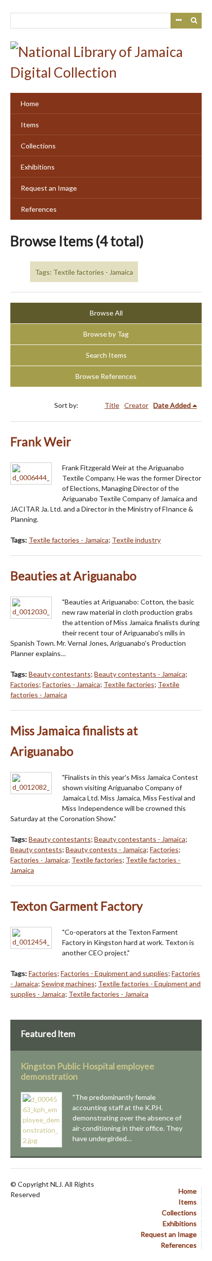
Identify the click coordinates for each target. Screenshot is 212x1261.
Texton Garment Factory (76, 906)
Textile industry (136, 540)
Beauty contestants (60, 674)
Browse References (106, 376)
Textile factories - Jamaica (68, 540)
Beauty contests (36, 849)
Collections (38, 146)
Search (194, 21)
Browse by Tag (106, 334)
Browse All (106, 313)
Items (30, 124)
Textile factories (129, 684)
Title (112, 405)
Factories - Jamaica (71, 684)
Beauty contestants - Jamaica (139, 674)
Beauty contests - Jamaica (106, 849)
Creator (136, 405)
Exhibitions (38, 167)
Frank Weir (40, 441)
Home (30, 103)
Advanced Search (178, 21)
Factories (24, 684)
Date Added (172, 405)
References (39, 209)
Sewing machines (68, 983)
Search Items (106, 355)
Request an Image (49, 188)
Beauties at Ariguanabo (73, 576)
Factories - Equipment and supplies (114, 973)
